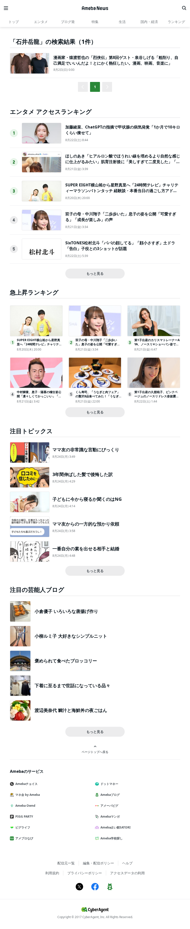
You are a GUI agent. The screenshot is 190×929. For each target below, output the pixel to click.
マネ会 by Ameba (27, 795)
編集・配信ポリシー (98, 863)
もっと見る (95, 273)
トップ (13, 21)
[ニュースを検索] (184, 8)
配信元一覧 (66, 863)
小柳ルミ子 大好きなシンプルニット (71, 636)
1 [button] (95, 86)
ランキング (176, 21)
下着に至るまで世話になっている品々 (72, 685)
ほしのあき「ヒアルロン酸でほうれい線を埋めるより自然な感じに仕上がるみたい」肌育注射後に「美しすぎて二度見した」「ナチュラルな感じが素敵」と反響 (122, 161)
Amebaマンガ (110, 816)
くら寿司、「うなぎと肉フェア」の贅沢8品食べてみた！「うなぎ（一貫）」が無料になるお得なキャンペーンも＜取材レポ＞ (97, 398)
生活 (122, 21)
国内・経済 (149, 21)
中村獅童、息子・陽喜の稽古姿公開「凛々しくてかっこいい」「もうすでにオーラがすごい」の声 (39, 396)
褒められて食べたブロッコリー (66, 661)
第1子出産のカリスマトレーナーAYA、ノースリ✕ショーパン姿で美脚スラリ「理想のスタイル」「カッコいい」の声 (157, 346)
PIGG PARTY (24, 816)
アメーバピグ (109, 805)
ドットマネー (109, 784)
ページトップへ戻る (95, 752)
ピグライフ (22, 827)
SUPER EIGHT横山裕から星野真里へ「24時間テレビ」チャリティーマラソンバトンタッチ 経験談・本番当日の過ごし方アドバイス (121, 190)
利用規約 (52, 873)
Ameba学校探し (111, 838)
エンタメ (41, 21)
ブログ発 (68, 21)
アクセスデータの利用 (127, 873)
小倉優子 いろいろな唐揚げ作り (66, 611)
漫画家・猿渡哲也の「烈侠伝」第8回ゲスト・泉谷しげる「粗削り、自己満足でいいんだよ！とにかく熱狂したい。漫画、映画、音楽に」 (115, 60)
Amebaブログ (110, 795)
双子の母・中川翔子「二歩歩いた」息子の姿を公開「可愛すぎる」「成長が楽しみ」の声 (96, 344)
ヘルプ (127, 863)
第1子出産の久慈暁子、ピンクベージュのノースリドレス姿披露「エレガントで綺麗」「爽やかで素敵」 (156, 398)
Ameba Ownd (25, 805)
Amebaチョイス (26, 784)
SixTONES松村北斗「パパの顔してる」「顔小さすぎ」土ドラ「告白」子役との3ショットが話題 (120, 245)
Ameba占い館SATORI (115, 827)
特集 (95, 21)
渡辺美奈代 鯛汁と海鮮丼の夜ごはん (71, 710)
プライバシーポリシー (84, 873)
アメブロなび (24, 838)
